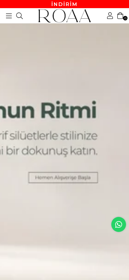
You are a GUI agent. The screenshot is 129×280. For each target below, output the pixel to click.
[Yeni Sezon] (64, 140)
